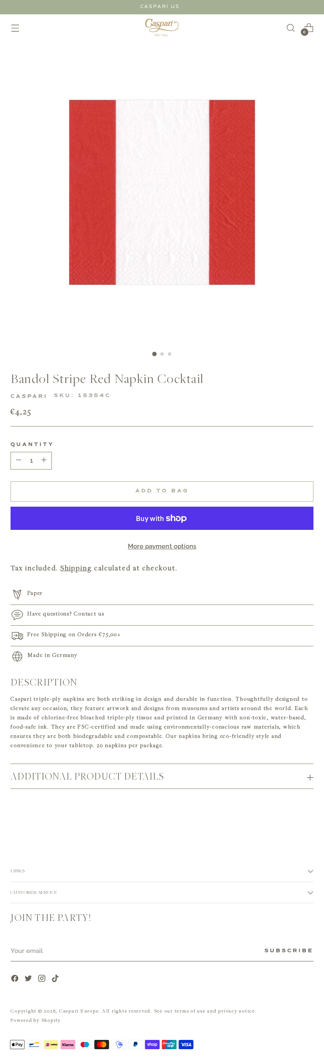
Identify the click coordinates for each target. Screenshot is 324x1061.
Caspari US (160, 6)
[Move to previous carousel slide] (287, 818)
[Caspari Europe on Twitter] (29, 979)
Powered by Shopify (36, 1020)
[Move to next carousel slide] (306, 818)
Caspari (29, 396)
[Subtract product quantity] (43, 460)
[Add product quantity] (18, 460)
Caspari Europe (79, 1010)
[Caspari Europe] (162, 28)
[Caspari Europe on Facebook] (16, 979)
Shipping (76, 567)
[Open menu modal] (15, 27)
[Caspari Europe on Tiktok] (56, 979)
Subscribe (289, 950)
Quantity (32, 444)
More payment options (162, 546)
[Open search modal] (291, 27)
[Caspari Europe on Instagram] (43, 979)
